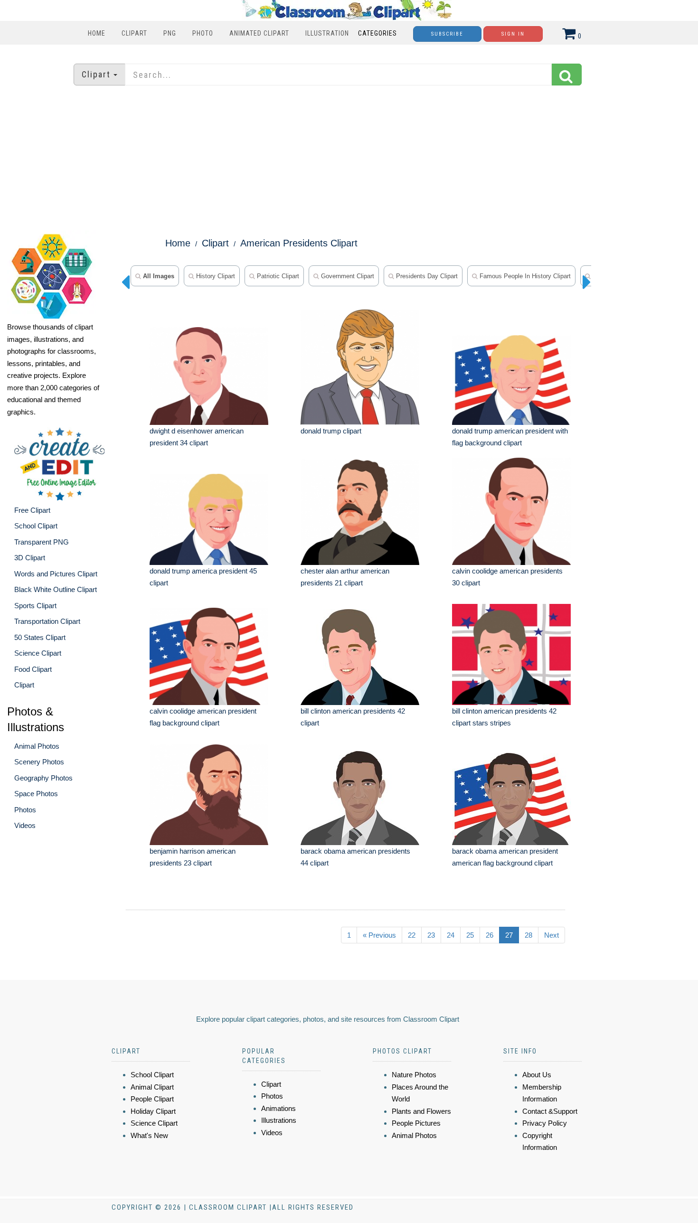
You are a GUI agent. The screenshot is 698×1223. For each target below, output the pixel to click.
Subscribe (447, 34)
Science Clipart (37, 653)
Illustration (327, 33)
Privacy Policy (544, 1123)
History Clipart (214, 276)
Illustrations (278, 1120)
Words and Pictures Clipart (55, 574)
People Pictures (416, 1123)
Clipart (134, 33)
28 (528, 935)
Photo (202, 33)
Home (96, 33)
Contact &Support (549, 1111)
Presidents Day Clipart (426, 276)
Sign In (513, 34)
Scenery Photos (39, 762)
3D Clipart (29, 558)
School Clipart (35, 526)
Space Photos (36, 794)
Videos (25, 825)
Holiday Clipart (153, 1111)
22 (411, 935)
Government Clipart (346, 276)
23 (431, 935)
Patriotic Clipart (277, 276)
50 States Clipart (40, 637)
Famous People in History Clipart (524, 276)
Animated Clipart (259, 33)
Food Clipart (33, 669)
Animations (278, 1108)
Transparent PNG (41, 542)
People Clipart (152, 1099)
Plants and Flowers (421, 1111)
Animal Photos (36, 746)
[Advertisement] (349, 159)
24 (450, 935)
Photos (25, 810)
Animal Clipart (152, 1087)
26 (489, 935)
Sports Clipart (35, 606)
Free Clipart (32, 510)
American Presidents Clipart (299, 243)
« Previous (379, 935)
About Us (536, 1075)
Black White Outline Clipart (55, 589)
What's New (149, 1135)
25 (470, 935)
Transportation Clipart (47, 621)
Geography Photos (43, 778)
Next (551, 935)
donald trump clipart (331, 431)
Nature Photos (414, 1075)
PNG (169, 33)
